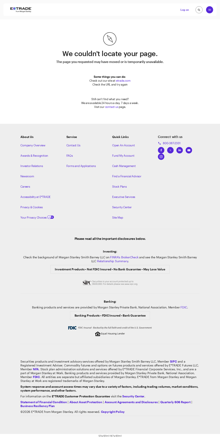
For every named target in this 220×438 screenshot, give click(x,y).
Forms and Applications (81, 166)
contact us (111, 107)
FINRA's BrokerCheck (124, 257)
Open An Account (123, 145)
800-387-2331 (169, 143)
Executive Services (123, 197)
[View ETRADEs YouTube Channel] (189, 149)
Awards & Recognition (34, 155)
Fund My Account (123, 155)
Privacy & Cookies (31, 207)
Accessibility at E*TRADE (35, 197)
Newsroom (27, 176)
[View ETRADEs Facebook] (161, 149)
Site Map (117, 217)
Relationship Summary (112, 261)
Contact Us (73, 145)
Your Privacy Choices (33, 217)
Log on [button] (184, 9)
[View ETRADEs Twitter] (170, 149)
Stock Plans (119, 186)
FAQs (69, 155)
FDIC (183, 307)
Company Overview (32, 145)
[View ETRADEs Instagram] (161, 155)
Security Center (122, 207)
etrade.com (123, 80)
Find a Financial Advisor (126, 176)
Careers (25, 186)
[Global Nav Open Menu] (209, 9)
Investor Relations (31, 166)
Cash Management (124, 166)
